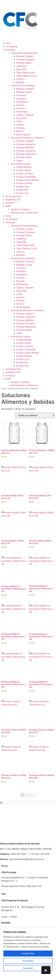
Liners (19, 121)
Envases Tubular (24, 56)
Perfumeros (22, 111)
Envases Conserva (25, 150)
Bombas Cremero (25, 88)
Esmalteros (22, 101)
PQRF (8, 206)
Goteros (20, 79)
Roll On (20, 131)
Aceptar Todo (28, 953)
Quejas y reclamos (20, 209)
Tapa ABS (21, 69)
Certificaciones (13, 196)
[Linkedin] (10, 390)
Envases (20, 108)
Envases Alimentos (26, 144)
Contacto (10, 202)
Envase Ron (22, 189)
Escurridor (21, 118)
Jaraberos (21, 66)
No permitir (28, 968)
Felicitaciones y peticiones (24, 212)
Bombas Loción (24, 92)
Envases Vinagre (24, 141)
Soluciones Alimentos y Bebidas (27, 137)
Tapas (19, 160)
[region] (28, 951)
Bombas (20, 82)
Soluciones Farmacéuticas (24, 53)
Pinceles (20, 128)
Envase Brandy (24, 167)
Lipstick (20, 124)
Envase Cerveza (24, 173)
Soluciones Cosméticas (23, 85)
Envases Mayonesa (26, 154)
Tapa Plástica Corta (26, 75)
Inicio (8, 43)
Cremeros (21, 95)
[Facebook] (3, 390)
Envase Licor (22, 186)
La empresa (11, 46)
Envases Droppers (25, 59)
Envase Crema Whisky (27, 180)
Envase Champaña (25, 176)
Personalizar (28, 961)
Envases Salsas (24, 157)
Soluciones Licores (20, 163)
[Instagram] (18, 390)
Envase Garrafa (24, 183)
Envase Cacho (23, 170)
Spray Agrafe (23, 134)
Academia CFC (13, 199)
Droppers (21, 98)
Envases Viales (24, 62)
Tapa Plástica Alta (25, 72)
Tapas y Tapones (25, 114)
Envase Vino (22, 193)
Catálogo (10, 49)
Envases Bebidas (25, 147)
